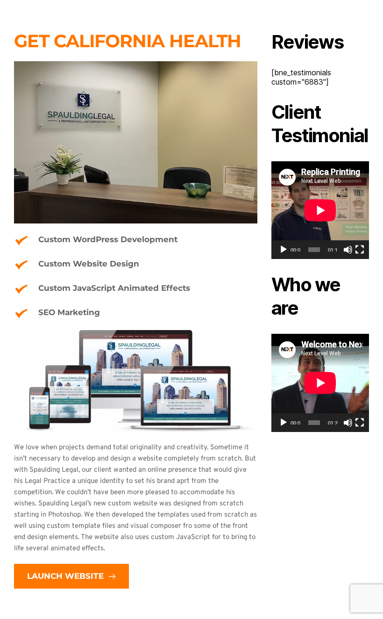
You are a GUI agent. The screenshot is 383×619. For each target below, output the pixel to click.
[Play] (283, 249)
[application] (320, 210)
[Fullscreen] (359, 249)
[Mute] (348, 249)
